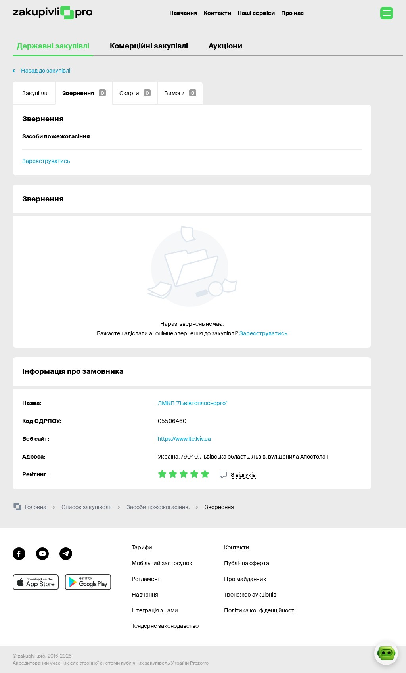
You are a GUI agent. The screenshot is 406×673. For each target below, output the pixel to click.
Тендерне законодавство (165, 625)
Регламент (146, 579)
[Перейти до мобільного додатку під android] (88, 582)
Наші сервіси (256, 13)
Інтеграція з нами (155, 610)
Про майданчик (245, 579)
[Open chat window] (386, 653)
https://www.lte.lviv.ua (184, 438)
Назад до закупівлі (45, 70)
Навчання (183, 13)
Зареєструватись (46, 160)
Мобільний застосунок (162, 563)
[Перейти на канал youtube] (42, 552)
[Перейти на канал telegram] (65, 552)
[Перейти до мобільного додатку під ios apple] (36, 582)
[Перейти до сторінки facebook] (19, 552)
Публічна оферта (246, 563)
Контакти (217, 13)
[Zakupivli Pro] (52, 13)
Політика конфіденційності (259, 610)
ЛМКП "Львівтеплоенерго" (192, 403)
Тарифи (142, 547)
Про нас (292, 13)
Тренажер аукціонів (250, 594)
